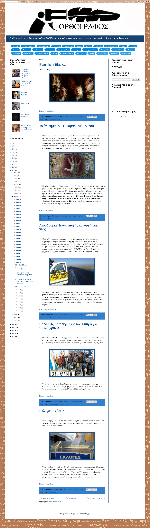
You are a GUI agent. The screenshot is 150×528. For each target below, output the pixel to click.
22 (13, 155)
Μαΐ (15, 194)
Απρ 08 (18, 290)
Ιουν (15, 191)
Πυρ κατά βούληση (28, 46)
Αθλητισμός (50, 50)
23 (13, 152)
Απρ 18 (18, 235)
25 (13, 146)
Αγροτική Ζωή (102, 53)
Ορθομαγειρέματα (42, 53)
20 (13, 161)
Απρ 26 (18, 211)
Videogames (114, 53)
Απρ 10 (18, 259)
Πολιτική (15, 46)
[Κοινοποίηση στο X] (92, 117)
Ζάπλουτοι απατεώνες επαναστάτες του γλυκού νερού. (25, 73)
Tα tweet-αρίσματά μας (120, 116)
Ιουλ (15, 188)
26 (13, 143)
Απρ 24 (18, 217)
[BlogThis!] (90, 117)
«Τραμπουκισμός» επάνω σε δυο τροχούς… (26, 83)
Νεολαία (15, 50)
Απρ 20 (18, 229)
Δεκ (15, 173)
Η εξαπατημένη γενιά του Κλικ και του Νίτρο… (26, 127)
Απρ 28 (18, 205)
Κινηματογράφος (63, 50)
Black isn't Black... (52, 64)
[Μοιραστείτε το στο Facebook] (94, 117)
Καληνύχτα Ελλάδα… (25, 115)
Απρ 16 (18, 241)
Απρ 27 (18, 208)
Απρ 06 (18, 296)
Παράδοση (131, 50)
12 (13, 336)
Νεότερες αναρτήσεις (47, 498)
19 (13, 164)
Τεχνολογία (26, 50)
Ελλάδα (88, 46)
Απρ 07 (18, 293)
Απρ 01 (18, 311)
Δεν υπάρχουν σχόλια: (77, 116)
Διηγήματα (16, 53)
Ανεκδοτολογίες (118, 50)
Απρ (15, 197)
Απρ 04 (18, 302)
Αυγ (15, 185)
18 (13, 167)
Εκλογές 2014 (105, 50)
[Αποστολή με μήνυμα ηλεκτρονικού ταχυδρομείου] (88, 117)
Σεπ (15, 182)
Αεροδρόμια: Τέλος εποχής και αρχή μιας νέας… (23, 274)
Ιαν (15, 321)
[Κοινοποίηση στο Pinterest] (96, 117)
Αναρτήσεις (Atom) (55, 502)
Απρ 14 (18, 247)
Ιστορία (123, 46)
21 (13, 158)
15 (13, 327)
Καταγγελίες (28, 53)
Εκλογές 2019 (126, 53)
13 (13, 333)
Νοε (15, 176)
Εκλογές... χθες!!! (51, 411)
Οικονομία (57, 46)
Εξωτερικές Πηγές (111, 46)
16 (13, 324)
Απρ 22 (18, 223)
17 (13, 170)
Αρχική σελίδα (71, 498)
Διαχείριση (76, 50)
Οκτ (15, 179)
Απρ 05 (18, 299)
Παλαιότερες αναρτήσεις (96, 498)
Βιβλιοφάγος (38, 50)
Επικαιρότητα (68, 46)
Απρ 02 (18, 308)
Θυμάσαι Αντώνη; (24, 93)
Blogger (87, 514)
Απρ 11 (18, 256)
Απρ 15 (18, 244)
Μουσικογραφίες (44, 46)
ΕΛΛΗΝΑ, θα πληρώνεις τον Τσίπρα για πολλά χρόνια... (24, 281)
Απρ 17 (18, 238)
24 (13, 149)
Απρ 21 (18, 226)
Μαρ (16, 314)
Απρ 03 (18, 305)
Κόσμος (79, 46)
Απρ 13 (18, 250)
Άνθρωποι (99, 46)
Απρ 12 (18, 253)
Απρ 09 (18, 262)
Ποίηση (55, 53)
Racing (92, 53)
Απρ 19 (18, 232)
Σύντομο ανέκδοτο (67, 53)
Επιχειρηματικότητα (91, 50)
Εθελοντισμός (81, 53)
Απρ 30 (18, 199)
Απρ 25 (18, 214)
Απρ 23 (18, 220)
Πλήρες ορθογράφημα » (47, 111)
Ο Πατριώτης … (26, 103)
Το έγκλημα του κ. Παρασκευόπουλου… (68, 126)
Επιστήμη (133, 46)
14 (13, 330)
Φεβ (15, 318)
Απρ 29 (18, 202)
